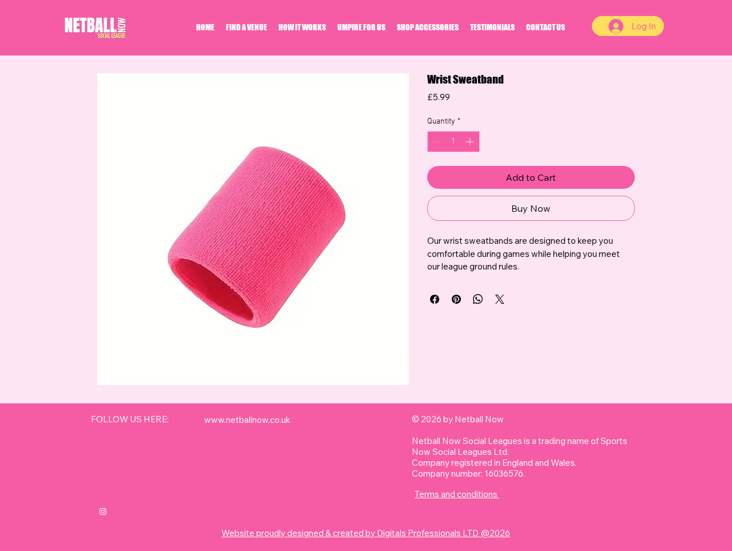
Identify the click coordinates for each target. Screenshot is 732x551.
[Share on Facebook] (434, 299)
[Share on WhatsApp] (478, 299)
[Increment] (471, 142)
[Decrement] (436, 142)
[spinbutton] (453, 142)
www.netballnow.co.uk (247, 419)
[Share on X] (500, 299)
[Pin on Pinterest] (456, 299)
